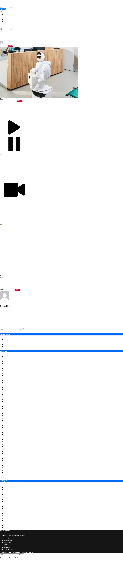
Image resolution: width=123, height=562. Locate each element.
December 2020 (9, 472)
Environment (8, 16)
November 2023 (9, 412)
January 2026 (8, 367)
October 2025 (8, 372)
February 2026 (8, 365)
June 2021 (7, 462)
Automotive (7, 487)
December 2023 (9, 410)
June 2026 (7, 358)
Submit (21, 554)
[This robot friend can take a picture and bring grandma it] (39, 97)
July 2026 (7, 356)
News (5, 518)
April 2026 (7, 361)
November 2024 (9, 391)
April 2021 (7, 465)
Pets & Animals (8, 520)
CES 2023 (28, 207)
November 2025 (9, 370)
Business (6, 21)
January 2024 (8, 408)
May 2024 (7, 401)
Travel (6, 527)
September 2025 (9, 373)
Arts (5, 486)
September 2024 (9, 394)
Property (6, 522)
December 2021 (9, 451)
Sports (6, 524)
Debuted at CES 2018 (74, 243)
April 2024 (7, 403)
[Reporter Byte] (10, 7)
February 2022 (8, 448)
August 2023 (8, 417)
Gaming (6, 506)
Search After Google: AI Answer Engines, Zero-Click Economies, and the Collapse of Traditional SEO (29, 324)
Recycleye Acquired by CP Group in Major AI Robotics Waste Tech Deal (21, 311)
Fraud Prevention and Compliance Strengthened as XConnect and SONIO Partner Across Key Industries (30, 317)
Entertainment (8, 18)
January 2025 (8, 387)
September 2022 (9, 436)
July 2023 (7, 418)
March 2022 (7, 446)
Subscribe (3, 9)
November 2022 (9, 432)
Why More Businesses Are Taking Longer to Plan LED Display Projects (26, 341)
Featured (6, 501)
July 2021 (7, 460)
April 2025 (7, 382)
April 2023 (7, 424)
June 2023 (7, 420)
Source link (3, 258)
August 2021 (8, 458)
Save (11, 45)
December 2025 (9, 368)
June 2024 (7, 399)
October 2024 (8, 392)
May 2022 (7, 443)
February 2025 (8, 386)
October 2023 (8, 413)
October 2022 (8, 434)
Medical (6, 517)
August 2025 (8, 375)
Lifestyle (6, 512)
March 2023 (7, 425)
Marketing (7, 513)
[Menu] (1, 11)
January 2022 (8, 450)
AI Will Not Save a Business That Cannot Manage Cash (21, 344)
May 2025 (7, 380)
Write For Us (8, 25)
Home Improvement (10, 510)
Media (6, 515)
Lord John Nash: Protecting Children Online (17, 346)
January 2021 (8, 470)
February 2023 (8, 427)
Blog (5, 489)
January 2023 (8, 429)
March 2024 (7, 405)
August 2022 (8, 438)
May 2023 (7, 422)
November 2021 (9, 453)
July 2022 (7, 439)
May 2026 (7, 360)
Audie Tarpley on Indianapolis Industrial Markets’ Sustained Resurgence (26, 339)
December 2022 (9, 431)
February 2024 (8, 406)
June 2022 (7, 441)
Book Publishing (9, 491)
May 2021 (7, 464)
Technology (7, 14)
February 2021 (8, 469)
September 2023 (9, 415)
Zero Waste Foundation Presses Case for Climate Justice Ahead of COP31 (26, 343)
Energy (6, 496)
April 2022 (7, 444)
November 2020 (9, 474)
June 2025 (7, 379)
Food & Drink (8, 505)
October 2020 (8, 476)
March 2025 (7, 384)
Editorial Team (8, 44)
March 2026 (7, 363)
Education (7, 23)
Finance (6, 503)
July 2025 (7, 377)
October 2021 (8, 455)
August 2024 (8, 396)
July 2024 (7, 398)
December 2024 (9, 389)
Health (6, 19)
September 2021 (9, 457)
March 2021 (7, 467)
